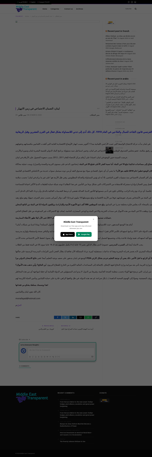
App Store (69, 234)
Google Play (85, 234)
